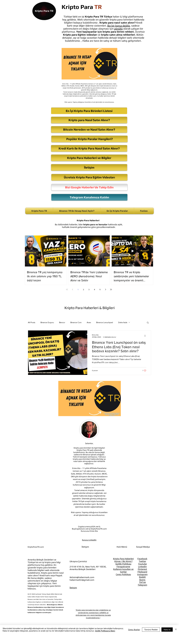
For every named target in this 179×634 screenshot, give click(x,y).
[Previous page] (72, 289)
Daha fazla (122, 322)
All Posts (31, 322)
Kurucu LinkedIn (89, 540)
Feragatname (123, 566)
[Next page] (105, 289)
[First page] (67, 289)
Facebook (142, 558)
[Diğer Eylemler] (145, 335)
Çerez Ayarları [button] (134, 629)
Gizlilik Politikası (123, 564)
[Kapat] (175, 629)
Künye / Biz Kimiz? (123, 561)
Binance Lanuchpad (104, 322)
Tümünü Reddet (151, 629)
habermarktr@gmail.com (82, 580)
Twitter (142, 561)
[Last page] (111, 289)
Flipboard (142, 571)
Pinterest (142, 569)
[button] (148, 322)
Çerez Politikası (123, 574)
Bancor (62, 322)
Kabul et (167, 629)
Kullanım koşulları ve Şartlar (123, 570)
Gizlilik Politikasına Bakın (105, 630)
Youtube (142, 564)
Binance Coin (76, 322)
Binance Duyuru (47, 322)
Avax (89, 322)
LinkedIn (142, 566)
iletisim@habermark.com (82, 577)
